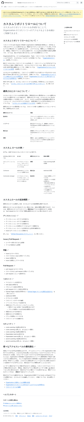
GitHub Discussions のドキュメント (22, 234)
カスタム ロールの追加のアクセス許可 (23, 103)
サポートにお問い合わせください (13, 405)
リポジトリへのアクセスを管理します (17, 6)
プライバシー (22, 416)
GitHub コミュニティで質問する (13, 403)
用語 (16, 416)
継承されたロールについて (15, 91)
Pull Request (8, 266)
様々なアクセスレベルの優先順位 (18, 346)
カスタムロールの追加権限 (15, 199)
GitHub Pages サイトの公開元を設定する (40, 291)
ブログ (50, 416)
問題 (5, 250)
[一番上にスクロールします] (80, 418)
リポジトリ (7, 279)
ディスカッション (9, 216)
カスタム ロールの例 (12, 148)
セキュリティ (8, 324)
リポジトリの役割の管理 (35, 6)
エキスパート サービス (41, 416)
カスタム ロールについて (50, 6)
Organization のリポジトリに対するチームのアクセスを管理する (25, 385)
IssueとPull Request (11, 239)
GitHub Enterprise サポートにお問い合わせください (59, 15)
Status (29, 416)
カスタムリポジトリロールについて (19, 40)
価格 (33, 416)
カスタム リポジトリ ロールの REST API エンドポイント (28, 83)
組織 (5, 6)
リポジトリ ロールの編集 (13, 387)
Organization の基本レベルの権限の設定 (18, 382)
